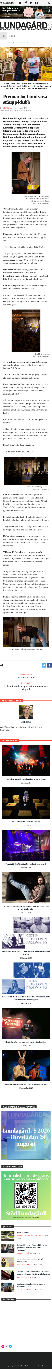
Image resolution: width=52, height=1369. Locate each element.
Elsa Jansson (23, 1277)
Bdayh (23, 1365)
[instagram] (36, 3)
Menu (12, 35)
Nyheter (29, 110)
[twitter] (44, 665)
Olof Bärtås (7, 108)
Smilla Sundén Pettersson (29, 1235)
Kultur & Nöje (15, 110)
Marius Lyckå (23, 1253)
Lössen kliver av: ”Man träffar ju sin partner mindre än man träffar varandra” (32, 1247)
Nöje (23, 110)
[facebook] (49, 665)
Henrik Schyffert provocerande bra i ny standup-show (25, 1042)
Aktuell (11, 43)
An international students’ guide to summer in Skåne (31, 1285)
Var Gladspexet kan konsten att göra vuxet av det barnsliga (26, 1084)
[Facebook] (25, 3)
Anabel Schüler (24, 1290)
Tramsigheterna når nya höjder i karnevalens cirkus (25, 779)
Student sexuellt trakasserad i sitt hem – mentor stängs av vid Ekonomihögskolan (33, 1272)
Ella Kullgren (24, 1264)
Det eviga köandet (26, 676)
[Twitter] (31, 3)
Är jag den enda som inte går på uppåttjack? (30, 1260)
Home (5, 43)
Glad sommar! (23, 1232)
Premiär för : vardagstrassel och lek (25, 864)
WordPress (41, 1365)
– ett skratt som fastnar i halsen (26, 821)
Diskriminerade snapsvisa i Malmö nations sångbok (26, 686)
